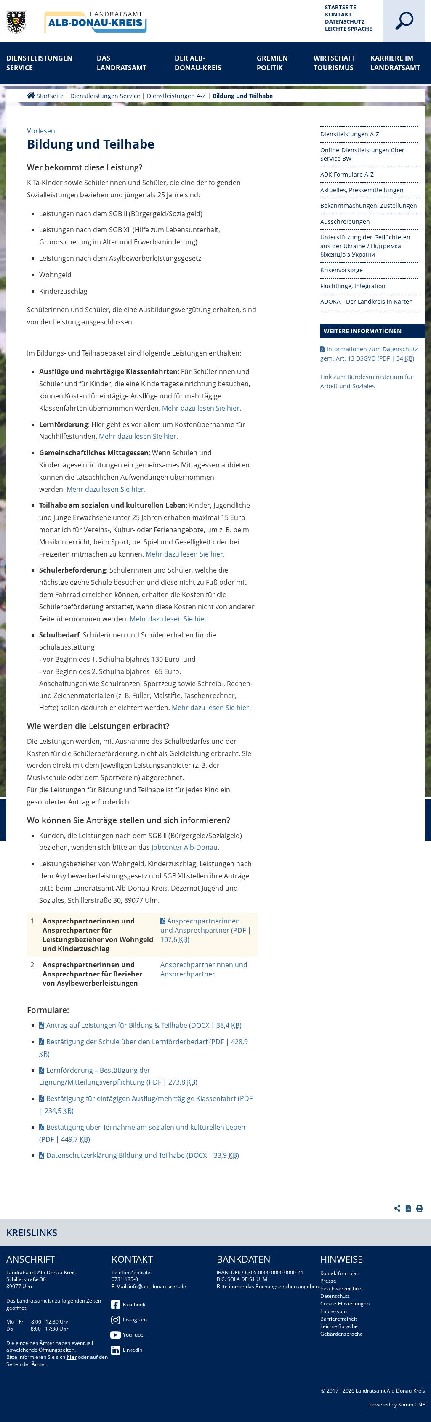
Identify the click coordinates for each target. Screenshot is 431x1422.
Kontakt (338, 14)
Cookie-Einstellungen (345, 1303)
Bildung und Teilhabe (243, 96)
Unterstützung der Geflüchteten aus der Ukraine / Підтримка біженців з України (365, 245)
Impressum (333, 1311)
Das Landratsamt (121, 62)
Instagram (135, 1319)
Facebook (134, 1304)
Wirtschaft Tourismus (335, 62)
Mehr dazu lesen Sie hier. (201, 408)
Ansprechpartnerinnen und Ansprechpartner (205, 930)
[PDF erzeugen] (409, 1208)
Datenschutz (345, 21)
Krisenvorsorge (341, 270)
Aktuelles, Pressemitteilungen (362, 190)
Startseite (340, 7)
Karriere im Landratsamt (395, 62)
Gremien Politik (272, 62)
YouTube (133, 1334)
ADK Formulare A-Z (347, 174)
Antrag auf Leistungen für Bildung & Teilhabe (144, 1025)
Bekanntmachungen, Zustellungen (368, 206)
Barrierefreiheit (338, 1318)
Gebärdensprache (341, 1333)
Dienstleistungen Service (33, 62)
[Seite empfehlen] (398, 1208)
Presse (328, 1280)
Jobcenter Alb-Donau (185, 847)
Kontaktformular (339, 1273)
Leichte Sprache (348, 28)
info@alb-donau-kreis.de (157, 1286)
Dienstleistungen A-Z (176, 96)
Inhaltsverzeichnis (341, 1288)
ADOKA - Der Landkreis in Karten (366, 301)
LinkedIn (132, 1349)
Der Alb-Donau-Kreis (198, 62)
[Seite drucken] (420, 1208)
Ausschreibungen (345, 222)
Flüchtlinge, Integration (353, 286)
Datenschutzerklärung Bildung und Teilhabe (142, 1155)
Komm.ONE (411, 1404)
